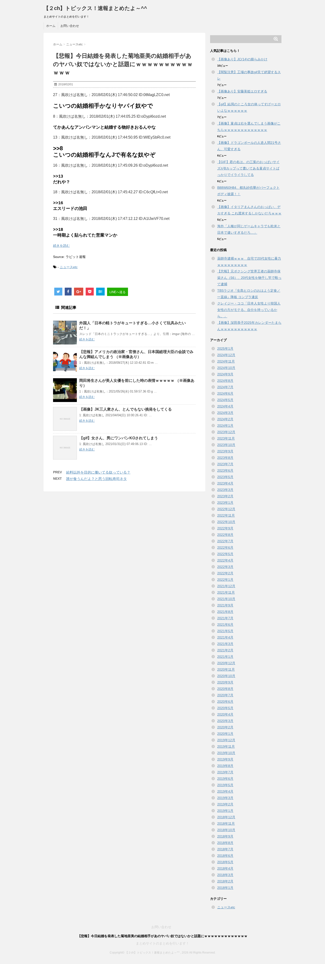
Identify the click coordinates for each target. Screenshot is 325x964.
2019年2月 (225, 804)
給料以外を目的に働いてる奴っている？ (98, 472)
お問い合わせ (69, 26)
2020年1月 (225, 734)
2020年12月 (226, 663)
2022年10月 (226, 522)
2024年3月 (225, 413)
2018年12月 (226, 817)
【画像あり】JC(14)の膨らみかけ (242, 59)
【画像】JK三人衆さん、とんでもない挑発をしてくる (125, 409)
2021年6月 (225, 624)
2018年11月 (226, 823)
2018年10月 (226, 830)
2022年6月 (225, 547)
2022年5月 (225, 554)
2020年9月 (225, 682)
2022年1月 (225, 579)
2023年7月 (225, 464)
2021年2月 (225, 650)
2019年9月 (225, 759)
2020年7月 (225, 695)
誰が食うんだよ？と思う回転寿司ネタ (96, 479)
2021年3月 (225, 644)
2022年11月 (226, 515)
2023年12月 (226, 432)
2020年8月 (225, 689)
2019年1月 (225, 811)
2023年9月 (225, 451)
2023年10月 (226, 445)
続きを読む (61, 245)
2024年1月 (225, 425)
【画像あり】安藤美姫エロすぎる (242, 91)
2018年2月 (225, 881)
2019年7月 (225, 772)
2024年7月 (225, 387)
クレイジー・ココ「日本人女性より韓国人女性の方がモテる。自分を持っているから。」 (249, 309)
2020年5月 (225, 708)
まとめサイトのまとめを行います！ (162, 943)
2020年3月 (225, 721)
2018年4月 (225, 868)
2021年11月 (226, 592)
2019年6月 (225, 778)
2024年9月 (225, 374)
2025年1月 (225, 348)
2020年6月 (225, 701)
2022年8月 (225, 535)
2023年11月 (226, 438)
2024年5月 (225, 400)
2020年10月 (226, 676)
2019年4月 (225, 791)
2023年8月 (225, 458)
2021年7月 (225, 618)
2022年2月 (225, 573)
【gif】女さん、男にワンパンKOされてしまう (118, 438)
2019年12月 (226, 740)
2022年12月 (226, 509)
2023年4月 (225, 483)
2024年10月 (226, 368)
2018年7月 (225, 849)
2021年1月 (225, 657)
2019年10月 (226, 753)
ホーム (50, 26)
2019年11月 (226, 746)
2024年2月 (225, 419)
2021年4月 (225, 637)
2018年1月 (225, 888)
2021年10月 (226, 599)
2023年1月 (225, 502)
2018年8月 (225, 843)
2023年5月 (225, 477)
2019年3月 (225, 798)
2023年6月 (225, 470)
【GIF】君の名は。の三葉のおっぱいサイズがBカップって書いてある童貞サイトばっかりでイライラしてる (248, 168)
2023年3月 (225, 490)
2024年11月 (226, 361)
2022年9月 (225, 528)
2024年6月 (225, 393)
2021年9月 (225, 605)
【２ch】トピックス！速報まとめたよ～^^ (95, 8)
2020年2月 (225, 727)
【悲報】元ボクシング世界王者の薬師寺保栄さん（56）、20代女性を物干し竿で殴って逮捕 (249, 277)
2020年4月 (225, 714)
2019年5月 (225, 785)
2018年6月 (225, 855)
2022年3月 (225, 567)
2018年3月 (225, 875)
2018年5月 (225, 862)
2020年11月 (226, 669)
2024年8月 (225, 381)
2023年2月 (225, 496)
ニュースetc (69, 267)
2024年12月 (226, 355)
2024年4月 (225, 406)
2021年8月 (225, 612)
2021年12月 (226, 586)
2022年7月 (225, 541)
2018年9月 (225, 836)
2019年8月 (225, 766)
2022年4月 (225, 560)
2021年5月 (225, 631)
